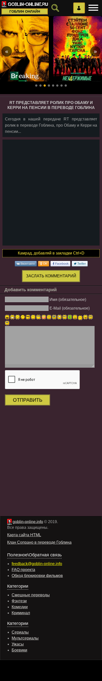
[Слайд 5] (53, 85)
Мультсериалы (25, 638)
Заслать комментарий (51, 276)
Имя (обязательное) (68, 299)
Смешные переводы (31, 595)
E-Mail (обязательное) (70, 308)
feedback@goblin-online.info (37, 564)
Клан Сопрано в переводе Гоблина (39, 542)
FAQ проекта (23, 570)
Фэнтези (19, 601)
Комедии (20, 607)
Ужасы (18, 644)
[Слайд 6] (57, 85)
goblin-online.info (28, 521)
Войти (79, 8)
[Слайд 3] (45, 85)
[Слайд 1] (36, 85)
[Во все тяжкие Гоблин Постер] (24, 48)
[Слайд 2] (40, 85)
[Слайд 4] (49, 85)
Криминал (21, 613)
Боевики (19, 650)
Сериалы (20, 632)
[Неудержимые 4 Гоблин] (77, 48)
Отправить (27, 400)
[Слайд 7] (61, 85)
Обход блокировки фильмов (37, 575)
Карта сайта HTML (24, 535)
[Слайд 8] (66, 85)
